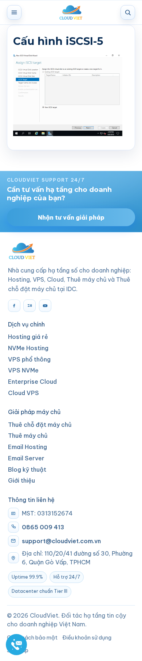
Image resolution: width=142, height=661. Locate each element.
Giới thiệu (21, 480)
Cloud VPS (23, 393)
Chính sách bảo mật (32, 637)
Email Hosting (27, 447)
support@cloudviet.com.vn (61, 541)
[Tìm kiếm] (128, 12)
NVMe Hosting (28, 348)
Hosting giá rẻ (28, 336)
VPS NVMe (23, 370)
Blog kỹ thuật (27, 469)
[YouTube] (45, 305)
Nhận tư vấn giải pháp (71, 217)
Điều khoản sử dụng (86, 637)
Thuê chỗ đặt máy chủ (40, 424)
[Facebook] (14, 305)
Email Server (26, 458)
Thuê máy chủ (28, 435)
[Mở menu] (14, 12)
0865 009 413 (43, 527)
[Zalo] (29, 305)
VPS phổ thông (29, 359)
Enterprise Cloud (32, 381)
